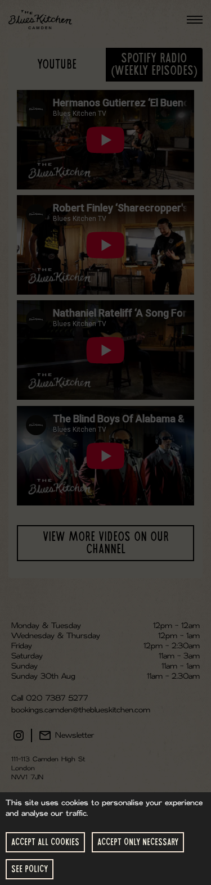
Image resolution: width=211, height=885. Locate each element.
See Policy (29, 869)
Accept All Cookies (45, 842)
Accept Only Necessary (137, 842)
